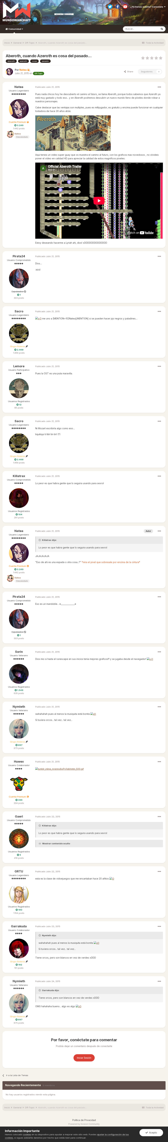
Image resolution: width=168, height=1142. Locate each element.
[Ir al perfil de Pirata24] (19, 278)
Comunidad (15, 29)
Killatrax (19, 476)
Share (129, 71)
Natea (18, 87)
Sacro (19, 311)
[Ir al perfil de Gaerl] (19, 838)
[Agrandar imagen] (73, 132)
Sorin (19, 651)
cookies (27, 1134)
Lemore (18, 366)
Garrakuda (19, 926)
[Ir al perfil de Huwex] (19, 783)
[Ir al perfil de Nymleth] (19, 729)
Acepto (152, 1132)
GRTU (19, 871)
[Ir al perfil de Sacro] (19, 333)
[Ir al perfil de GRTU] (19, 893)
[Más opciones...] (159, 87)
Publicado (47, 87)
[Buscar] (162, 29)
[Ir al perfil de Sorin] (19, 674)
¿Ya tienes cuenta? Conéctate (147, 6)
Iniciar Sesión (84, 1057)
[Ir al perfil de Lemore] (19, 388)
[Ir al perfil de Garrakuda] (19, 948)
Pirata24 (19, 256)
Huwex (19, 761)
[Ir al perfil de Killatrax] (19, 498)
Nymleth (19, 706)
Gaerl (19, 816)
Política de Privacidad (84, 1120)
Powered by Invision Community (84, 1124)
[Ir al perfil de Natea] (9, 71)
